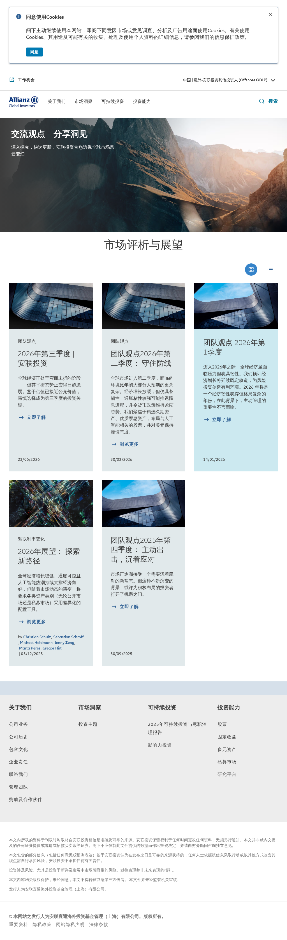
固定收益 (227, 737)
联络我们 (18, 774)
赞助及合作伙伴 (25, 799)
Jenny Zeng (64, 642)
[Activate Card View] (251, 269)
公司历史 (18, 737)
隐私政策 (42, 924)
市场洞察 (89, 707)
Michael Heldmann (36, 642)
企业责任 (18, 762)
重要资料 (18, 924)
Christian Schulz (37, 637)
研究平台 (227, 774)
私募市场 (227, 762)
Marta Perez (30, 648)
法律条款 (98, 924)
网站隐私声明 (70, 924)
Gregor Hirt (52, 648)
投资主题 (88, 724)
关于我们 (20, 707)
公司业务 (18, 724)
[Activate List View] (270, 269)
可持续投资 (162, 707)
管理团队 (18, 787)
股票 (222, 724)
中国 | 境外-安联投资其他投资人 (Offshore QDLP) (225, 80)
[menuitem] (56, 102)
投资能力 (228, 707)
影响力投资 (160, 745)
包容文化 (18, 749)
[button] (270, 15)
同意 (34, 51)
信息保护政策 (229, 37)
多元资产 (227, 749)
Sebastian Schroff (68, 637)
